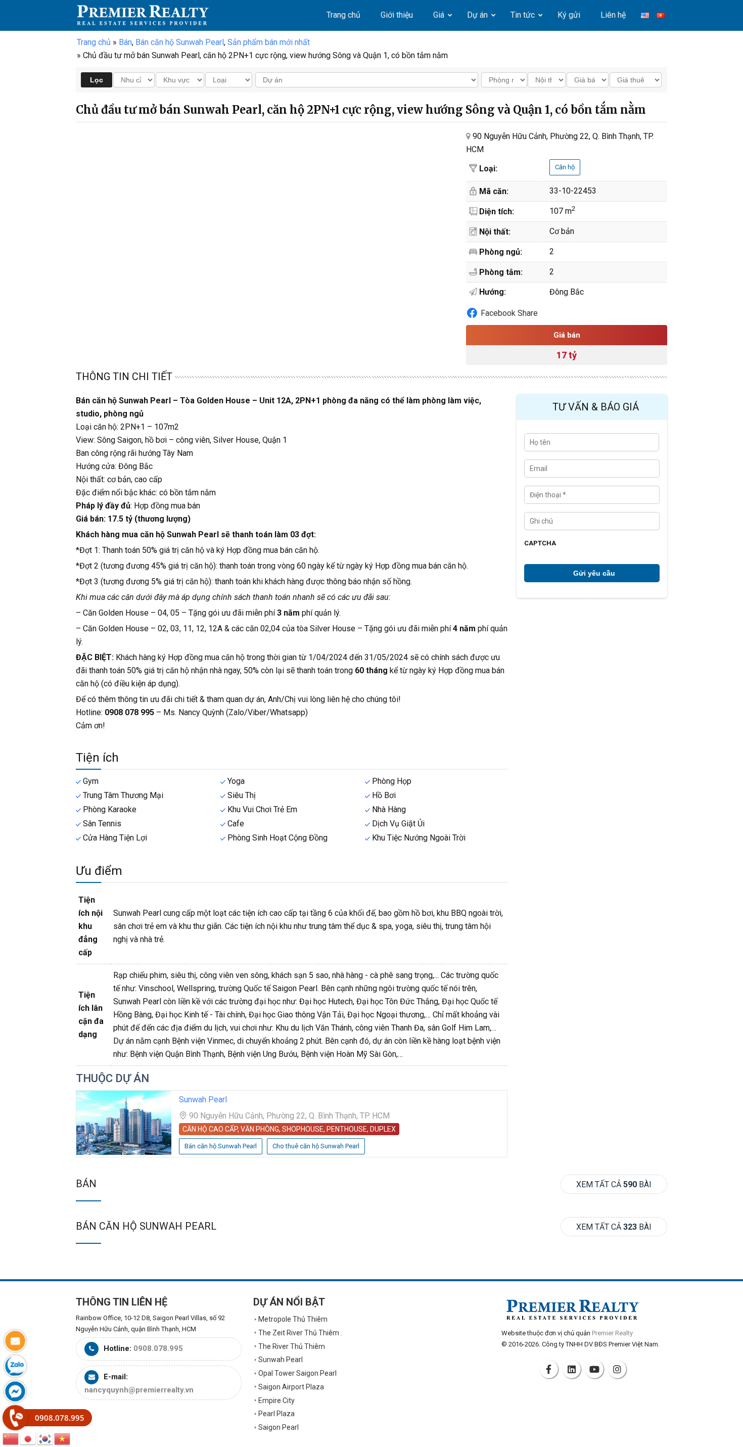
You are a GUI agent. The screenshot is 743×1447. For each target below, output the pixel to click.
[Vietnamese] (62, 1438)
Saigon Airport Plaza (291, 1387)
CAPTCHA (540, 543)
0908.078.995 (158, 1348)
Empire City (276, 1400)
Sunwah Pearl (203, 1099)
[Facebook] (550, 1369)
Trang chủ (94, 42)
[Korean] (45, 1438)
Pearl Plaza (276, 1414)
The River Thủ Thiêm (291, 1346)
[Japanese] (28, 1438)
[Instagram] (618, 1369)
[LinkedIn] (573, 1369)
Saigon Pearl (278, 1427)
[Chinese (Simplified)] (11, 1438)
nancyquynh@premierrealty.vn (139, 1389)
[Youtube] (596, 1369)
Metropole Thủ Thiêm (293, 1319)
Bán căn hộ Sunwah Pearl (146, 1226)
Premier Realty (143, 15)
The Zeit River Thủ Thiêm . (300, 1333)
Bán (86, 1184)
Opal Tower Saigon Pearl (297, 1373)
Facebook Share (509, 313)
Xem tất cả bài (614, 1184)
